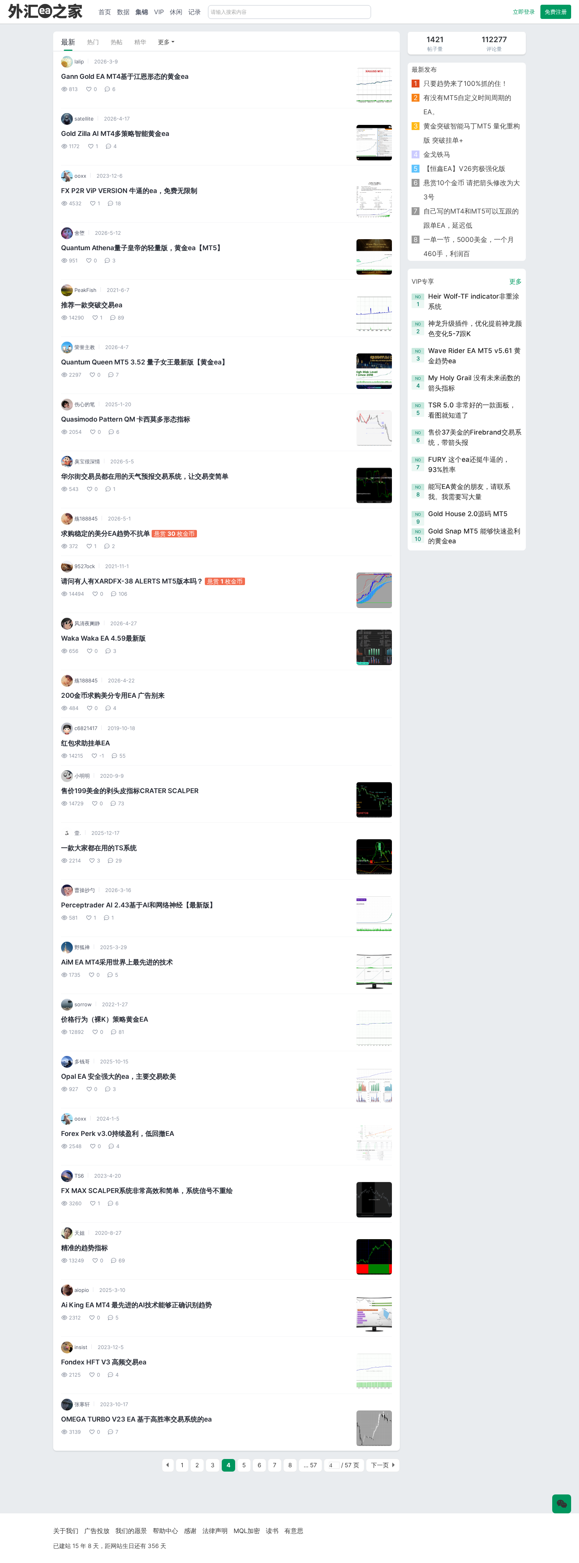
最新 (68, 42)
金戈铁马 (436, 154)
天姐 (79, 1233)
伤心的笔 (84, 404)
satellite (83, 118)
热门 (93, 42)
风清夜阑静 (86, 623)
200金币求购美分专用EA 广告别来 (113, 695)
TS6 (78, 1176)
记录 (194, 12)
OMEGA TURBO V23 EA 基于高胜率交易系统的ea (136, 1419)
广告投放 (96, 1531)
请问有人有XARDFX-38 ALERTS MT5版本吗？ (133, 581)
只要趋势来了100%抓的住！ (465, 83)
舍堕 (79, 233)
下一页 (380, 1465)
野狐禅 (81, 947)
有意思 (293, 1531)
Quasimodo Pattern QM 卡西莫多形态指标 (125, 419)
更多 (164, 42)
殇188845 (85, 518)
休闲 (176, 12)
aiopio (81, 1290)
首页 (104, 12)
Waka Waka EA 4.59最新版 (103, 638)
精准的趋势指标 (84, 1248)
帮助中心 (165, 1531)
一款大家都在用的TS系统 (99, 848)
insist (80, 1347)
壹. (77, 833)
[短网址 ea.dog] (45, 11)
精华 (140, 42)
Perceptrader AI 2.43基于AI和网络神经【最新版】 (138, 905)
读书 (272, 1531)
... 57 (310, 1465)
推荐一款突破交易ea (91, 305)
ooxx (79, 176)
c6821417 (85, 728)
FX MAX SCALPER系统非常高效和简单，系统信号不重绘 (147, 1191)
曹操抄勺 (84, 890)
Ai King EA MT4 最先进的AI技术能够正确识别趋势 (136, 1305)
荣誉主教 (84, 347)
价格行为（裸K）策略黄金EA (104, 1019)
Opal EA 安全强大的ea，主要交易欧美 (118, 1076)
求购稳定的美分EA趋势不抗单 (106, 533)
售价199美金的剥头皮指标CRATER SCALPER (130, 791)
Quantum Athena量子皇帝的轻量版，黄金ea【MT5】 (142, 248)
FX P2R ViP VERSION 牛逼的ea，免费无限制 (129, 191)
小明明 (81, 776)
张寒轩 (81, 1404)
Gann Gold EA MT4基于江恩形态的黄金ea (125, 76)
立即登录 (524, 11)
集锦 (141, 12)
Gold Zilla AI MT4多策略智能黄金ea (115, 134)
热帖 (116, 42)
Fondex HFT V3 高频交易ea (104, 1362)
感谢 (190, 1531)
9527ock (84, 566)
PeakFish (84, 290)
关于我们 (65, 1531)
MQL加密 (247, 1531)
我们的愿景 (131, 1531)
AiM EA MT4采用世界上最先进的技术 (117, 962)
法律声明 (215, 1531)
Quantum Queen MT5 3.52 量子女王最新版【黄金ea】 (144, 362)
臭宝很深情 (86, 461)
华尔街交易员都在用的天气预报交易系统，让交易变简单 (144, 476)
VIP (159, 12)
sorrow (82, 1004)
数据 (123, 12)
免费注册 (556, 11)
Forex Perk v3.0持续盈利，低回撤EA (117, 1133)
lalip (78, 61)
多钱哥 (81, 1061)
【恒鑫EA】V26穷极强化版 (464, 169)
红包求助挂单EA (85, 743)
